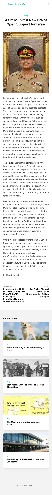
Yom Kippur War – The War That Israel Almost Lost (25, 385)
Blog (26, 16)
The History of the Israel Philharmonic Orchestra (25, 460)
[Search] (48, 4)
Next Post (37, 292)
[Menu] (4, 4)
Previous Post (14, 294)
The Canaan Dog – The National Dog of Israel (26, 348)
